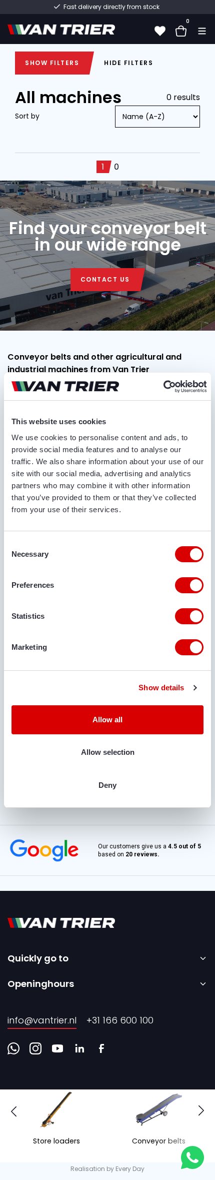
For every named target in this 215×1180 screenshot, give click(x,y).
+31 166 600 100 (120, 1020)
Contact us (105, 279)
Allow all (107, 719)
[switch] (189, 585)
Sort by (27, 116)
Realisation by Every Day (107, 1168)
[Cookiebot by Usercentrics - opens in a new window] (162, 386)
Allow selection (107, 752)
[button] (201, 1111)
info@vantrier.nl (42, 1020)
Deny (107, 785)
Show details (161, 687)
